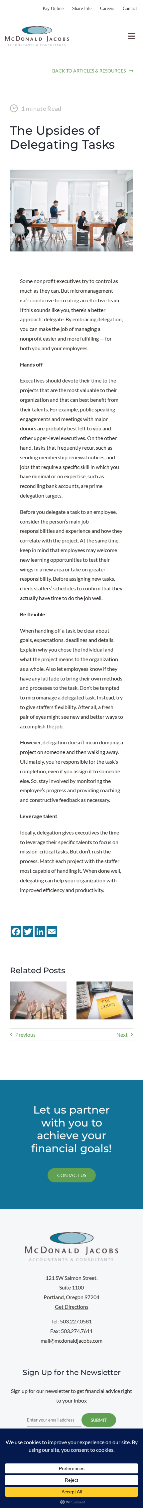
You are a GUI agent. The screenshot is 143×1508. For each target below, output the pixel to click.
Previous (25, 1034)
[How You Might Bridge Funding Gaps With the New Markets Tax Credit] (104, 984)
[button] (15, 1000)
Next (122, 1034)
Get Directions (71, 1306)
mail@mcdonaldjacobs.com (71, 1340)
